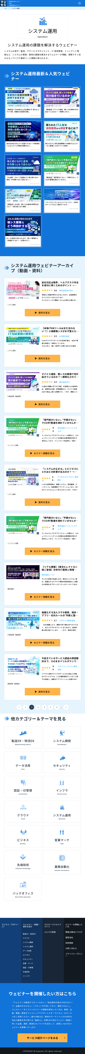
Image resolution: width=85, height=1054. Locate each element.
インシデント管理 (13, 445)
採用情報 (69, 942)
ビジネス (26, 955)
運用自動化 (11, 589)
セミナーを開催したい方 (73, 925)
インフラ (26, 976)
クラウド (26, 938)
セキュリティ (28, 959)
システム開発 (28, 942)
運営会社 (69, 937)
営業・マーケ (28, 963)
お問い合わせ (71, 948)
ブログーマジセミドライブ (52, 925)
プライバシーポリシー (73, 954)
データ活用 (27, 951)
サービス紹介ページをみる (42, 1038)
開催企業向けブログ (73, 932)
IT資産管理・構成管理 (14, 396)
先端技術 (26, 972)
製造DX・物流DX (29, 934)
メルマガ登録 (50, 932)
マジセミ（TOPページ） (10, 925)
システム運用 (11, 305)
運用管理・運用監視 (13, 684)
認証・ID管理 (28, 967)
